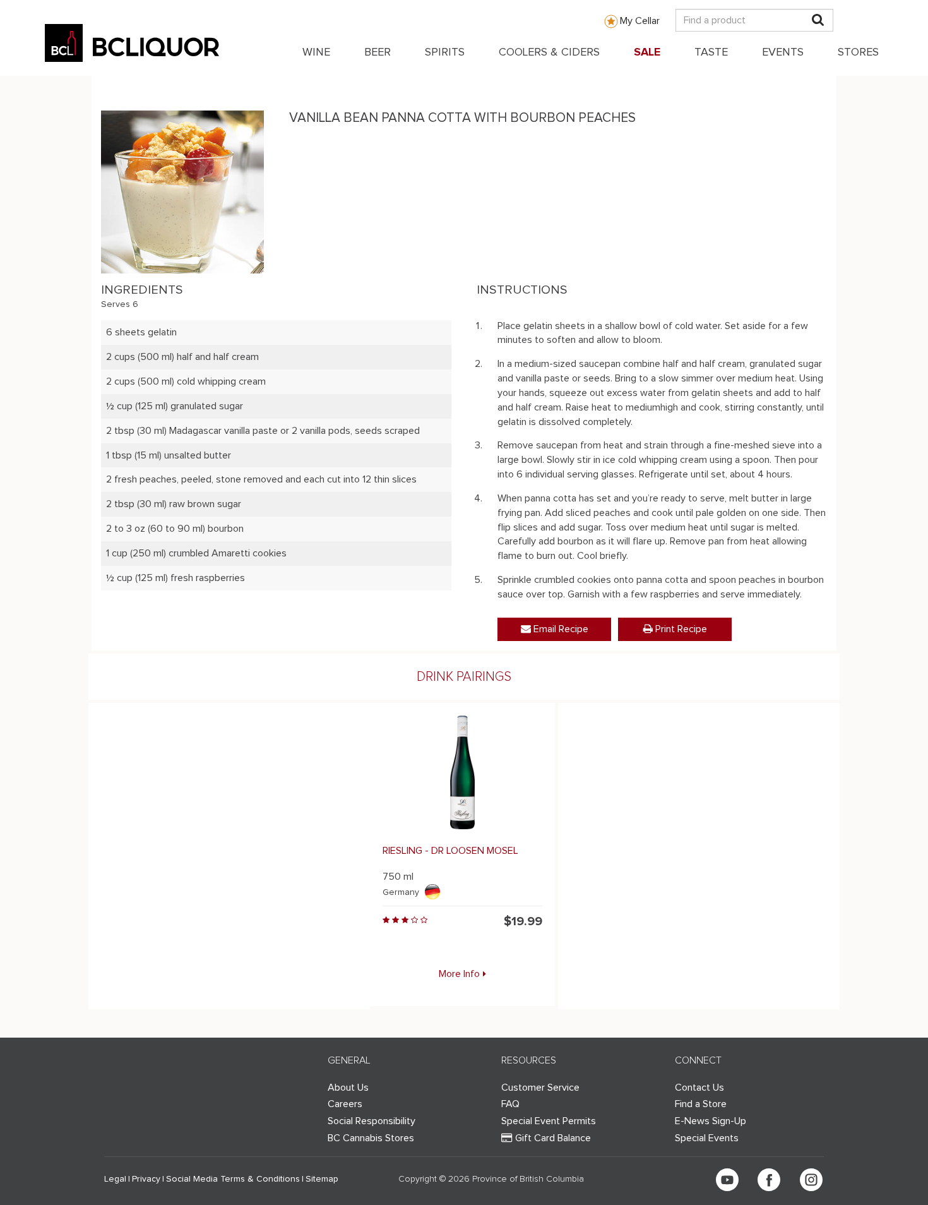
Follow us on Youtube (727, 1179)
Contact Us (699, 1087)
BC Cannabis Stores (371, 1138)
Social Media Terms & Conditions (233, 1179)
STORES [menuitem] (858, 52)
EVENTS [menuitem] (783, 52)
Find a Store (701, 1104)
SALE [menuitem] (647, 52)
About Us (348, 1087)
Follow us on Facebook (769, 1179)
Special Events (707, 1138)
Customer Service (540, 1087)
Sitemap (322, 1179)
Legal (115, 1179)
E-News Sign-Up (710, 1121)
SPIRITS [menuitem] (445, 52)
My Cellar (640, 21)
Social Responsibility (371, 1121)
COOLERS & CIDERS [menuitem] (549, 52)
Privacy (146, 1179)
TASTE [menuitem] (711, 52)
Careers (345, 1104)
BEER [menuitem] (377, 52)
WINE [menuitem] (316, 52)
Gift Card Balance (553, 1138)
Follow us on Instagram (811, 1179)
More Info (459, 974)
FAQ (510, 1104)
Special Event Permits (548, 1121)
